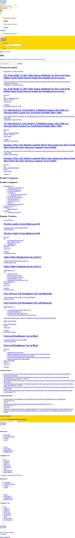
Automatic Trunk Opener (14, 188)
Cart (5, 459)
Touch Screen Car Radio (18, 194)
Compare (6, 462)
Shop (5, 469)
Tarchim (3, 475)
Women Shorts (13, 141)
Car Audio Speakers (13, 189)
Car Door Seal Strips (17, 71)
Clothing (6, 141)
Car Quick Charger (9, 206)
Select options (8, 101)
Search (6, 43)
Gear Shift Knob (12, 199)
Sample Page (7, 467)
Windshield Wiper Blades (14, 204)
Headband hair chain (13, 212)
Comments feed (8, 450)
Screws (9, 202)
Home (2, 51)
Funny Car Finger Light (14, 197)
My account (7, 465)
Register (6, 27)
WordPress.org (8, 452)
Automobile (7, 71)
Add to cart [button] (7, 248)
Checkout (6, 461)
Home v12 (7, 464)
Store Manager (8, 470)
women (6, 211)
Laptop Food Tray (16, 106)
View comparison (5, 537)
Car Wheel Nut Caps (13, 196)
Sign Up (20, 421)
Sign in (6, 21)
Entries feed (7, 448)
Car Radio (10, 192)
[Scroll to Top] (0, 529)
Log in (6, 447)
